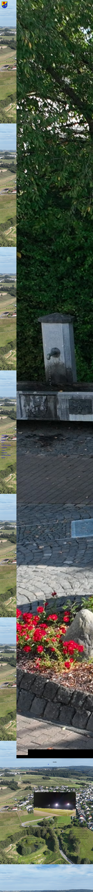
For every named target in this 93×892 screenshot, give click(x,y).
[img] (54, 379)
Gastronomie (4, 452)
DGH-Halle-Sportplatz (6, 445)
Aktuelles (3, 440)
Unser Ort (3, 437)
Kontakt (3, 457)
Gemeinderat (4, 447)
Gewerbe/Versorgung (6, 455)
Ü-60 (2, 442)
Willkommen (4, 435)
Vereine (3, 450)
